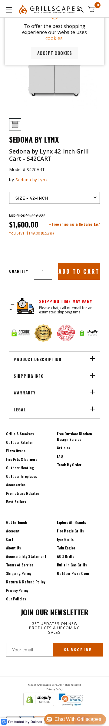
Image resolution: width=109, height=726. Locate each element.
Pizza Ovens (15, 450)
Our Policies (16, 598)
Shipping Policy (18, 573)
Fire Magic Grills (70, 530)
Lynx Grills (65, 539)
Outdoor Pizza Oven (73, 573)
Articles (63, 447)
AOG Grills (65, 556)
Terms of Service (19, 564)
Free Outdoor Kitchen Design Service (74, 436)
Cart (9, 539)
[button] (75, 719)
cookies (54, 38)
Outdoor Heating (20, 467)
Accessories (15, 484)
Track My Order (69, 464)
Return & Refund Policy (25, 581)
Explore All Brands (71, 522)
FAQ (60, 456)
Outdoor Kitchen (20, 442)
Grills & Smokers (20, 433)
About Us (13, 547)
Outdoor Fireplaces (21, 476)
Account (13, 530)
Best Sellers (16, 501)
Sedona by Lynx (31, 179)
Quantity (18, 271)
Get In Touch (16, 522)
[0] (91, 9)
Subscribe (78, 649)
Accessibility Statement (26, 556)
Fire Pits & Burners (21, 459)
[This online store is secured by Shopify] (38, 704)
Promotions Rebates (22, 493)
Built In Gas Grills (72, 564)
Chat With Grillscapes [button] (77, 719)
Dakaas (36, 722)
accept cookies (54, 53)
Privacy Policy (17, 590)
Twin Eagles (66, 547)
